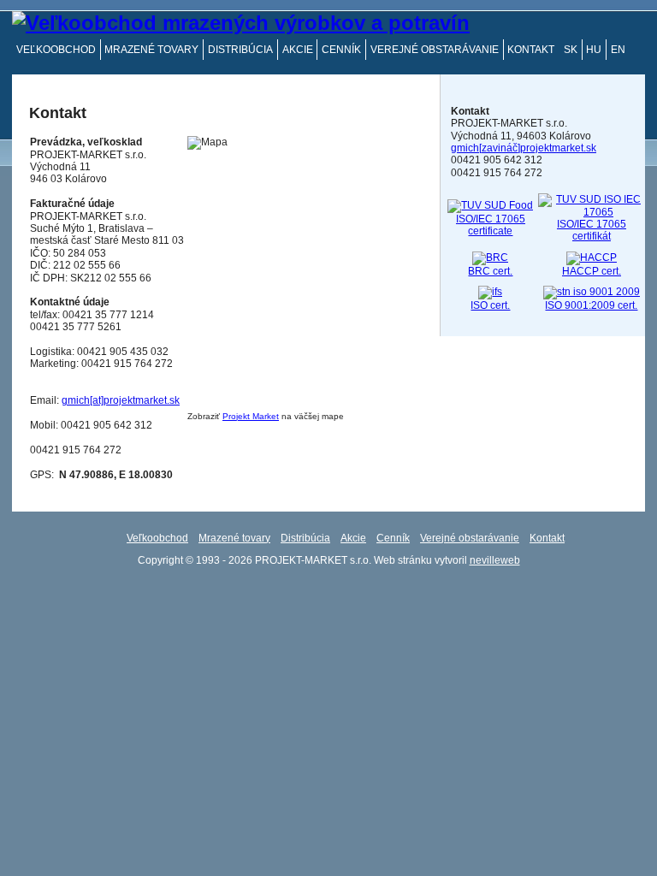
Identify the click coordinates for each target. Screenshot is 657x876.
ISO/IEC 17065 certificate (490, 225)
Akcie (297, 50)
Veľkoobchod (56, 50)
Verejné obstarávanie (434, 50)
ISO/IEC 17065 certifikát (591, 230)
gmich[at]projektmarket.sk (121, 400)
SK (570, 50)
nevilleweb (495, 560)
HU (593, 50)
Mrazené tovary (151, 50)
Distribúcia (240, 50)
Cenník (341, 50)
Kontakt (530, 50)
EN (618, 50)
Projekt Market (250, 416)
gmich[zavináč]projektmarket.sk (523, 148)
